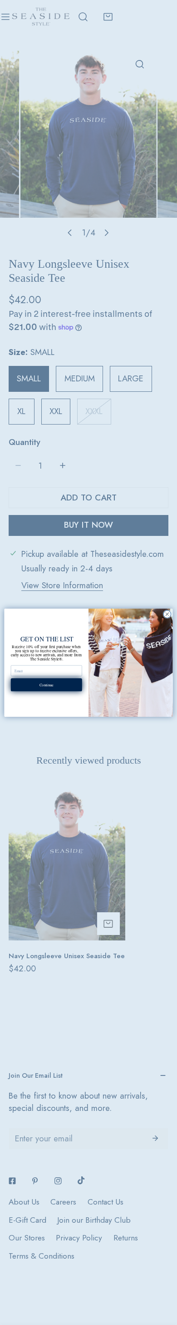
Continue (46, 684)
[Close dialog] (167, 614)
